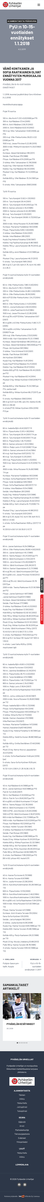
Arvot (22, 1126)
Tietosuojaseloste (22, 1134)
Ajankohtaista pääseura (22, 21)
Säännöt (22, 1122)
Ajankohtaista (22, 1090)
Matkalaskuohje (22, 1130)
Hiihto (22, 1099)
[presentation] (22, 1006)
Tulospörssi (22, 1111)
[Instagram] (25, 1185)
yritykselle (14, 1196)
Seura (22, 1117)
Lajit (22, 1148)
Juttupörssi (22, 1107)
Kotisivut (7, 1196)
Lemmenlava (22, 1164)
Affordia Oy (29, 1196)
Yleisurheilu (22, 1103)
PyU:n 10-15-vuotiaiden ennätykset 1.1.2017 (33, 964)
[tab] (17, 1042)
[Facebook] (19, 1185)
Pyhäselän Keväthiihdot (21, 1024)
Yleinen (22, 1095)
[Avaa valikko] (38, 5)
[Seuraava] (37, 1017)
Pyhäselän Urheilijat (22, 1059)
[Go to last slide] (6, 1017)
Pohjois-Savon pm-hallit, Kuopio (11, 963)
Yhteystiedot (22, 1142)
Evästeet (22, 1138)
